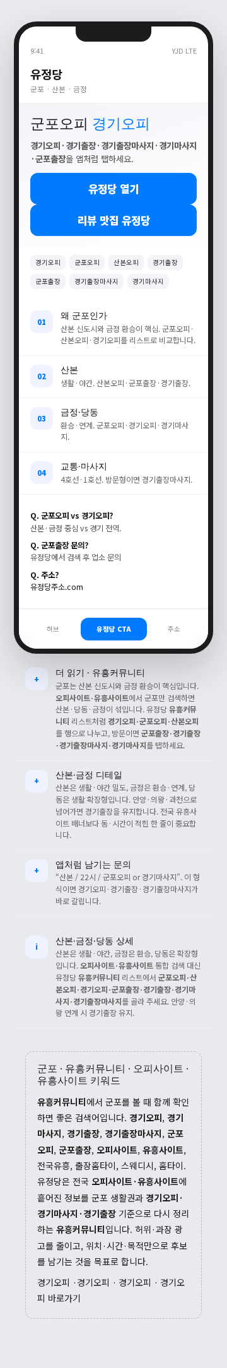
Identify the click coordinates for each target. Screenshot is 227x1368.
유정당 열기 (113, 188)
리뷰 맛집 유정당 (114, 220)
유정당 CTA (113, 629)
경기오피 (53, 1282)
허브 (53, 629)
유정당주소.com (56, 587)
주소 (174, 629)
